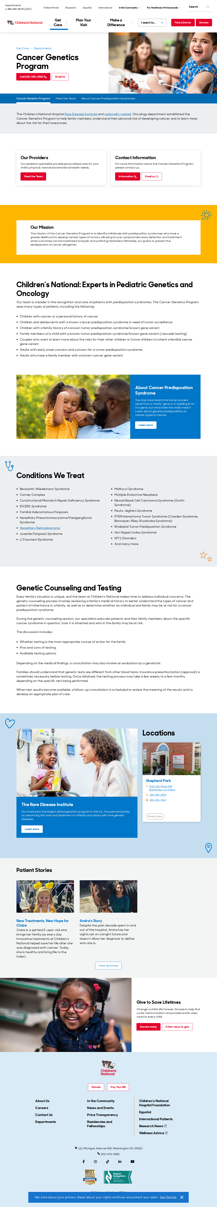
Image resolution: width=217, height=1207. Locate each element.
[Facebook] (83, 1162)
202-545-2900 (158, 794)
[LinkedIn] (120, 1162)
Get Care (22, 48)
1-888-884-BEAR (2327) (18, 9)
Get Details (168, 1197)
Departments (43, 48)
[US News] (90, 1177)
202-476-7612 (158, 799)
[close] (182, 1197)
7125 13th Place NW (160, 786)
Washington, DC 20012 (162, 789)
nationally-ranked (117, 114)
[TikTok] (107, 1162)
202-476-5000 (110, 1154)
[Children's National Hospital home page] (25, 22)
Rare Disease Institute (81, 114)
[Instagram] (95, 1162)
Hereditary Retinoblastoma (40, 528)
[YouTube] (132, 1162)
